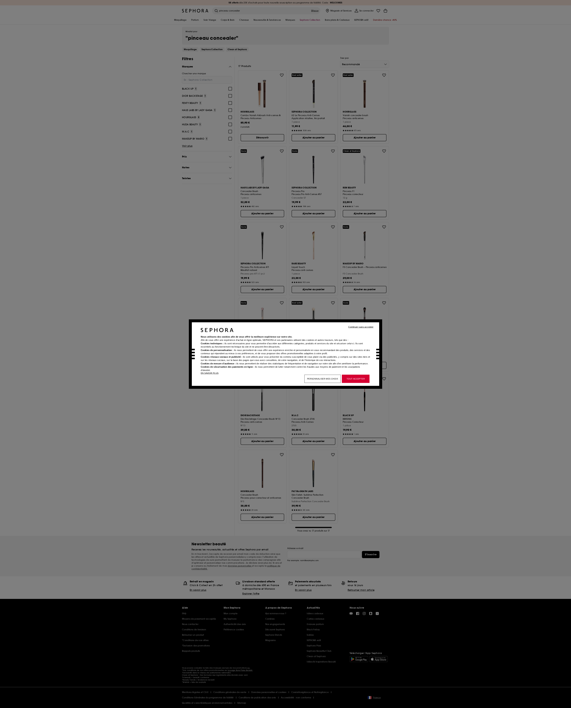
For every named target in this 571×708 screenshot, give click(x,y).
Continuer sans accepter (360, 326)
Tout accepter (356, 378)
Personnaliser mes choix (322, 378)
